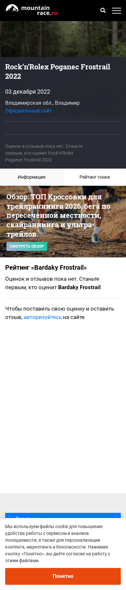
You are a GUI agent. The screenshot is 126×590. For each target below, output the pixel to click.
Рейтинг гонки (94, 177)
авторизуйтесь (43, 317)
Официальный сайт (28, 111)
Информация (32, 177)
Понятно (63, 576)
